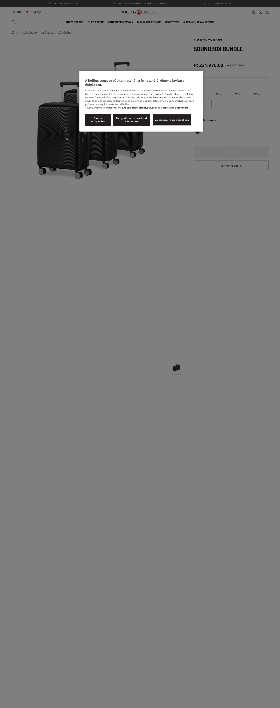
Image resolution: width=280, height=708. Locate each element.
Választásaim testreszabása (172, 119)
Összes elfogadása (98, 120)
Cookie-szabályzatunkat (174, 107)
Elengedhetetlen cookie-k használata (131, 120)
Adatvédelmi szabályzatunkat (140, 107)
